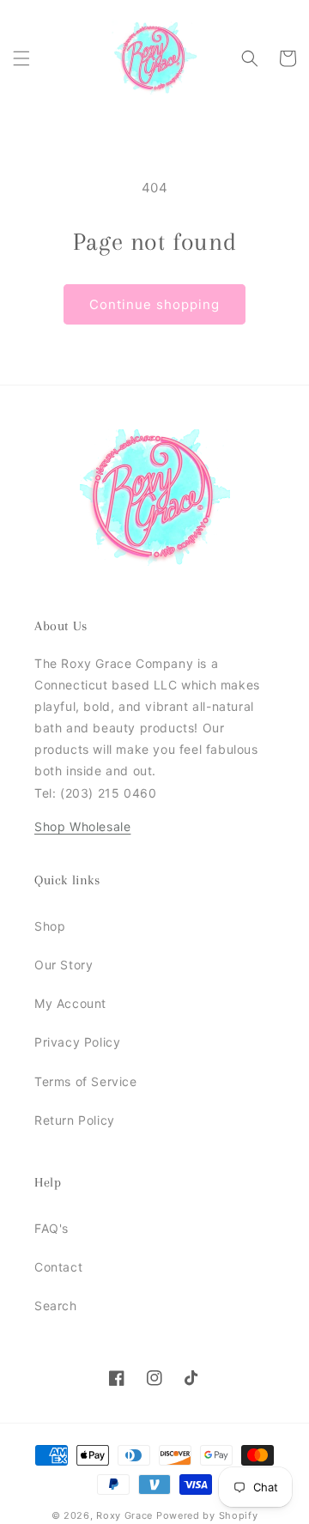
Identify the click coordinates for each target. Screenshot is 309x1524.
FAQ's (51, 1228)
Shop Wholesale (82, 826)
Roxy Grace (124, 1515)
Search (55, 1305)
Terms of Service (85, 1081)
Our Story (63, 964)
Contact (58, 1267)
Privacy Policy (77, 1042)
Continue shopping (154, 304)
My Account (70, 1003)
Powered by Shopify (207, 1515)
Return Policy (74, 1120)
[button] (21, 58)
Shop (49, 926)
